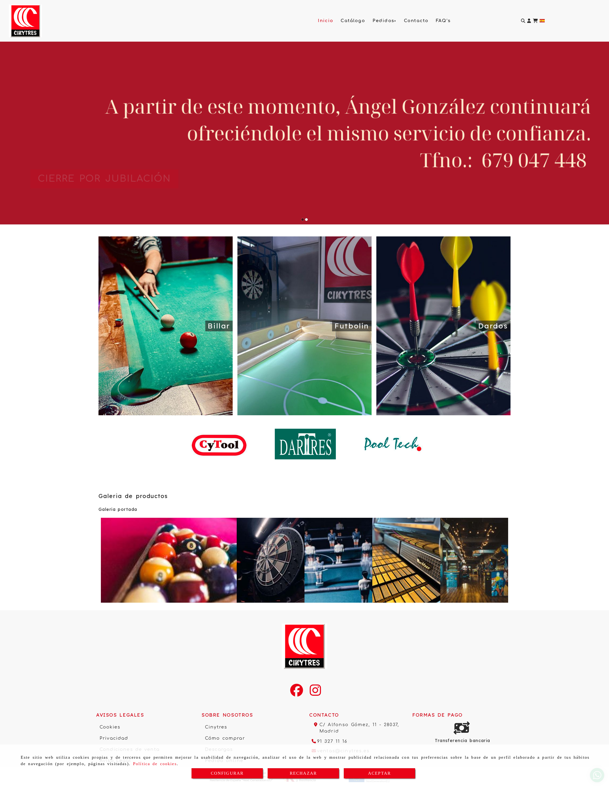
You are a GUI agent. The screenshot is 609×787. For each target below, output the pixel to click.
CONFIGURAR (227, 773)
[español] (542, 20)
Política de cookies (155, 763)
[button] (529, 21)
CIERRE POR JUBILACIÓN (104, 179)
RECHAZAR (303, 773)
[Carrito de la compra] (535, 21)
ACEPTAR (379, 773)
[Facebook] (296, 693)
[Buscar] (523, 21)
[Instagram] (315, 693)
